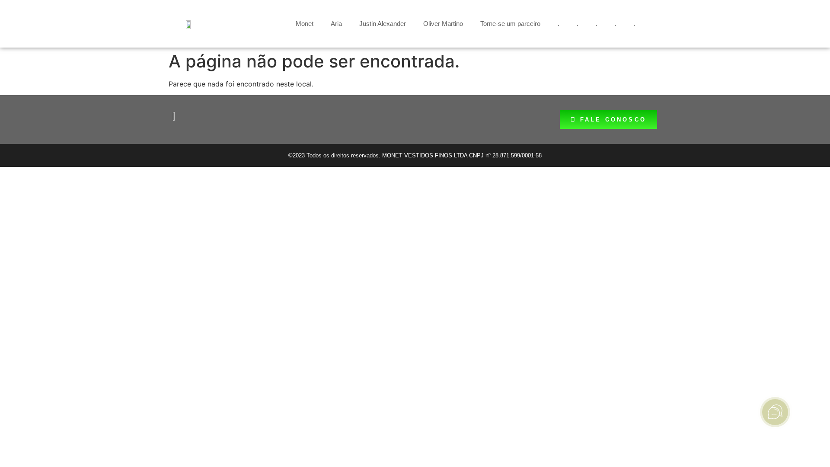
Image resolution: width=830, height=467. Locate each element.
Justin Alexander (382, 23)
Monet (304, 23)
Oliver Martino (443, 23)
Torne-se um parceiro (510, 23)
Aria (336, 23)
